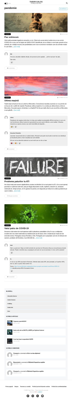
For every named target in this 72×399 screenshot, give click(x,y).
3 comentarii (11, 276)
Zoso (8, 311)
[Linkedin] (42, 396)
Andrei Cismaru (11, 300)
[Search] (67, 3)
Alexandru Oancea (12, 296)
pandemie (7, 34)
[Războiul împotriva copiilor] (9, 373)
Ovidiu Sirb (10, 307)
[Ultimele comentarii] (9, 355)
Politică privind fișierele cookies (41, 386)
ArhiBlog (9, 303)
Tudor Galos (36, 2)
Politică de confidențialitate (59, 386)
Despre (16, 386)
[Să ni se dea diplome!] (9, 364)
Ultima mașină (11, 100)
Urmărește (64, 8)
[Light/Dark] (6, 3)
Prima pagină (9, 386)
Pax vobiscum (11, 37)
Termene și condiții (25, 386)
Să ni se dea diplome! (33, 353)
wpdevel (40, 392)
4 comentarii (11, 149)
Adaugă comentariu (13, 196)
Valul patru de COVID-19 (16, 228)
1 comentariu (11, 68)
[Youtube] (32, 396)
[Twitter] (37, 396)
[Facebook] (28, 396)
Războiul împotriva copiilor (36, 362)
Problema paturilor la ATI (16, 181)
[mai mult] (17, 46)
